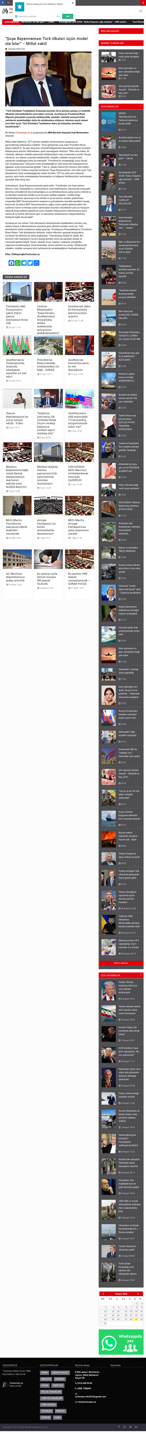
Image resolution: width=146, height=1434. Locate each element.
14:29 (123, 435)
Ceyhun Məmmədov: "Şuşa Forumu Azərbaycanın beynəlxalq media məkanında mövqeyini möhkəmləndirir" (48, 320)
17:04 (123, 258)
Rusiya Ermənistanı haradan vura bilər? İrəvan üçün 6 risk (128, 714)
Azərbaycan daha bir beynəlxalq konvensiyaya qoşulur (79, 311)
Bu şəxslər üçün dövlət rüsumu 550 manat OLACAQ (47, 578)
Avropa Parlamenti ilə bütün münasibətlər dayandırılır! (46, 527)
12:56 (123, 540)
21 (131, 1315)
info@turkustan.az (87, 1402)
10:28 (123, 724)
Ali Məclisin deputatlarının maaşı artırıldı (15, 577)
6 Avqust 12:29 (127, 1152)
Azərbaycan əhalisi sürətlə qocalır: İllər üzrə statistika (128, 398)
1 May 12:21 (45, 538)
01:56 (123, 884)
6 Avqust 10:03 (127, 1280)
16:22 (123, 324)
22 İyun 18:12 (14, 381)
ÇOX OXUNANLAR (110, 975)
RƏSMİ (57, 1417)
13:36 (123, 477)
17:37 (123, 210)
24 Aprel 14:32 (15, 585)
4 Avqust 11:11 (127, 1061)
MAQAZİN (46, 1379)
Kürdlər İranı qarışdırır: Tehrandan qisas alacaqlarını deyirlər (129, 1163)
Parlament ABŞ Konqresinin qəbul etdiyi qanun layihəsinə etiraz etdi (17, 315)
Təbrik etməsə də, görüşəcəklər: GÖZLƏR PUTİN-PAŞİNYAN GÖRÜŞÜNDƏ (127, 422)
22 (136, 1315)
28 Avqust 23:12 (128, 954)
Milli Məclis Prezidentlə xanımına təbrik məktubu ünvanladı (16, 527)
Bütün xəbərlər (121, 963)
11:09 (123, 679)
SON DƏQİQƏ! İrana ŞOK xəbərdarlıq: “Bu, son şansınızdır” (129, 1051)
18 (113, 1315)
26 (118, 1319)
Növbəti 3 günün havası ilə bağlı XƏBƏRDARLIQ (127, 377)
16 (141, 1311)
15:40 (123, 345)
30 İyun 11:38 (76, 321)
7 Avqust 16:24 (127, 1218)
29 (136, 1319)
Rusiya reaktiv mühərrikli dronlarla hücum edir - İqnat (128, 836)
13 (126, 1311)
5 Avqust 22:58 (127, 1086)
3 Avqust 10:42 (127, 1020)
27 (126, 1319)
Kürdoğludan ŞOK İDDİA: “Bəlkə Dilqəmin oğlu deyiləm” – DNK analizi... (56, 22)
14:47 (123, 408)
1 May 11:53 (76, 538)
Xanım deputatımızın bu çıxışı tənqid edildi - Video (17, 418)
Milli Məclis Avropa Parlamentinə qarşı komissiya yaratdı (78, 527)
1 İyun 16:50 (76, 484)
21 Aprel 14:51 (77, 588)
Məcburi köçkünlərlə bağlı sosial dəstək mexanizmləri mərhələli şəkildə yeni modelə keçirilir (17, 476)
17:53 (123, 165)
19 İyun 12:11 (45, 374)
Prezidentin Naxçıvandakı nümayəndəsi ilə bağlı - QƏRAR (48, 364)
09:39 (123, 81)
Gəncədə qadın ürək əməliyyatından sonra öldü (129, 631)
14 (131, 1311)
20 (126, 1315)
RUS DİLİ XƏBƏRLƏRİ (51, 1392)
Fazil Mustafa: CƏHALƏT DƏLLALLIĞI (113, 22)
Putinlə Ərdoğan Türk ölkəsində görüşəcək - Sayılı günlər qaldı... (129, 874)
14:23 (123, 456)
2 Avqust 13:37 (127, 1238)
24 (105, 1319)
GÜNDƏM (45, 1417)
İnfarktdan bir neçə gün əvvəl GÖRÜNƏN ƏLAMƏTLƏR (129, 467)
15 (136, 1311)
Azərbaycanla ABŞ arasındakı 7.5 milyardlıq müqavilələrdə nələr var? (78, 420)
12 (118, 1311)
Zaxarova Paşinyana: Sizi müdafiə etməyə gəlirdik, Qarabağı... (129, 447)
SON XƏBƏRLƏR (109, 106)
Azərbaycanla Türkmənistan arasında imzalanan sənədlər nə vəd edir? (16, 368)
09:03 (123, 863)
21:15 (123, 130)
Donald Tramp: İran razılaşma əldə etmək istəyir (129, 1031)
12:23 (123, 599)
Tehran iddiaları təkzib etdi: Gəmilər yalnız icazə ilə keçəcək (129, 1010)
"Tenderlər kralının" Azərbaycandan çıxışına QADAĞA (128, 294)
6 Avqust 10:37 (127, 1193)
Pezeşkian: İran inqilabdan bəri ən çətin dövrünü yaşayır (129, 1183)
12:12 (123, 620)
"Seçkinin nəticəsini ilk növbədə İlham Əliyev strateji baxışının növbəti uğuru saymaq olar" (46, 423)
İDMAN (44, 1372)
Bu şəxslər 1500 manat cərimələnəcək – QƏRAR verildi (79, 578)
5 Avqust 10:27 (127, 999)
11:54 (123, 63)
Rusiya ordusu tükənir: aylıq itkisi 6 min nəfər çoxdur (129, 568)
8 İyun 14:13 (14, 427)
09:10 (123, 825)
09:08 (123, 846)
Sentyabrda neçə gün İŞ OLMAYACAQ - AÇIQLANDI (129, 356)
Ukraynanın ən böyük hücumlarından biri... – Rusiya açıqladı (129, 1229)
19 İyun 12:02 (76, 374)
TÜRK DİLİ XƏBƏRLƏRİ (51, 1398)
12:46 (123, 557)
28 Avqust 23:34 (128, 908)
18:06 (123, 96)
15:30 (123, 366)
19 (118, 1315)
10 (105, 1311)
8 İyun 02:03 (45, 437)
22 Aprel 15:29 (46, 588)
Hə (67, 16)
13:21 (123, 495)
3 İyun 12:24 (45, 488)
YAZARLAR (46, 1411)
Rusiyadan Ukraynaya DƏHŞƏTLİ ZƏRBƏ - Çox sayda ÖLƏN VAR (129, 335)
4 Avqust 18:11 (127, 1172)
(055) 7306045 (84, 1388)
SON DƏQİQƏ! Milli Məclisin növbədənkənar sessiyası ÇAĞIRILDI (78, 473)
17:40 (123, 189)
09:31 (123, 804)
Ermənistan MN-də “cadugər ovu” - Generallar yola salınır (129, 753)
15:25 (123, 387)
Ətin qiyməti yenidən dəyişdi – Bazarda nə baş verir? (129, 74)
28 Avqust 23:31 (128, 933)
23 (141, 1315)
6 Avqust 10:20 (127, 1103)
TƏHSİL (44, 1385)
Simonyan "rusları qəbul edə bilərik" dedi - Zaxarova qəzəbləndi (130, 589)
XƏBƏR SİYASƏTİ (60, 1372)
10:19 (123, 742)
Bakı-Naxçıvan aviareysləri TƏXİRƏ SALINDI (128, 315)
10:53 (123, 703)
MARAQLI (60, 1411)
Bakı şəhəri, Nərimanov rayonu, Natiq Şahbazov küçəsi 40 (87, 1375)
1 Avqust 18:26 (127, 1127)
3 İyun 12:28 (14, 491)
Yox (58, 16)
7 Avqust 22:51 (127, 1040)
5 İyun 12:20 (76, 431)
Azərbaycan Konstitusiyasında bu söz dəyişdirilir (79, 364)
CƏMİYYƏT (58, 1385)
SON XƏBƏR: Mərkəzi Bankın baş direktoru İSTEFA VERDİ (129, 506)
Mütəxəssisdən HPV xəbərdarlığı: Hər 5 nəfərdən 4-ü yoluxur (129, 944)
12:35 (123, 578)
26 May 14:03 (14, 538)
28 (131, 1319)
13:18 (123, 516)
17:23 (123, 234)
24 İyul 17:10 (14, 327)
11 (113, 1311)
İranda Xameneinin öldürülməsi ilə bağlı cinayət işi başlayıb (128, 610)
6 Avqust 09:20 (127, 1256)
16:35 (123, 303)
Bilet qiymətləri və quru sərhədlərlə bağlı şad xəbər (129, 56)
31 (105, 1323)
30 (141, 1319)
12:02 (123, 641)
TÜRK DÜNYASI (48, 1405)
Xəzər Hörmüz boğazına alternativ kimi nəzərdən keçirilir (129, 815)
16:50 (123, 283)
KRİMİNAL (59, 1379)
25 (113, 1319)
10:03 (123, 762)
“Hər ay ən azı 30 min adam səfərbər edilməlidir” (129, 794)
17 (105, 1315)
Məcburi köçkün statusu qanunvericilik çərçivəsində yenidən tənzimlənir (47, 475)
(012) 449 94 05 (84, 1383)
